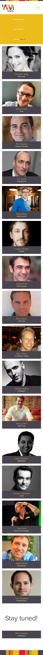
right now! (23, 39)
